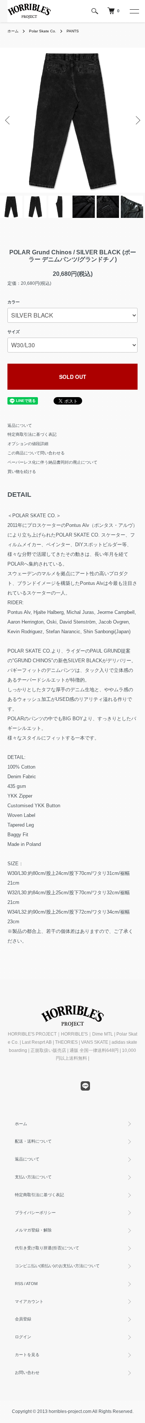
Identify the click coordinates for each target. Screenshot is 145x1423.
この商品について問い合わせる (36, 453)
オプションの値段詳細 (27, 443)
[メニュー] (134, 11)
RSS (19, 1283)
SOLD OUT (72, 376)
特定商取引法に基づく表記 (32, 434)
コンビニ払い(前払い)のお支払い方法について (57, 1265)
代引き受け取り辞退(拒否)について (47, 1248)
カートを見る (27, 1354)
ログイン (23, 1337)
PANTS (73, 31)
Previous (8, 120)
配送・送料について (33, 1141)
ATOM (32, 1283)
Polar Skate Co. (42, 31)
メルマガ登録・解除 (33, 1230)
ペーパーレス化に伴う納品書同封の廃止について (52, 462)
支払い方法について (33, 1177)
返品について (19, 425)
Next (136, 120)
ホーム (13, 31)
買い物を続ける (21, 471)
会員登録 (23, 1319)
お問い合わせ (27, 1372)
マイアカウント (29, 1301)
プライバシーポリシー (35, 1212)
